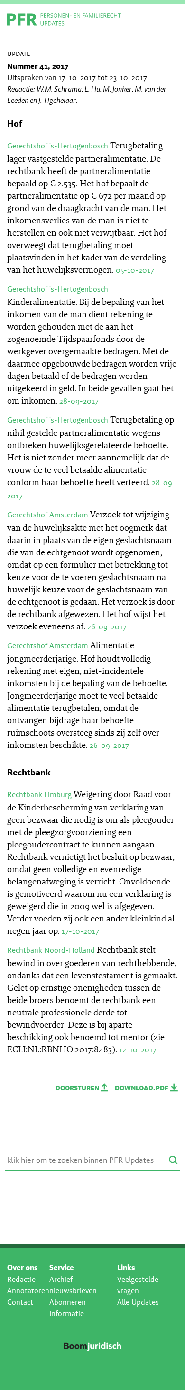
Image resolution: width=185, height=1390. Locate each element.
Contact (20, 1302)
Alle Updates (138, 1302)
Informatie (66, 1313)
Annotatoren (28, 1291)
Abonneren (67, 1302)
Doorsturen (78, 1088)
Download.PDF (142, 1088)
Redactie (21, 1279)
